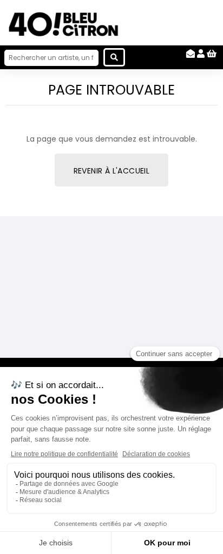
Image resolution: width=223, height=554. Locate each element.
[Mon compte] (201, 54)
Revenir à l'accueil (112, 170)
